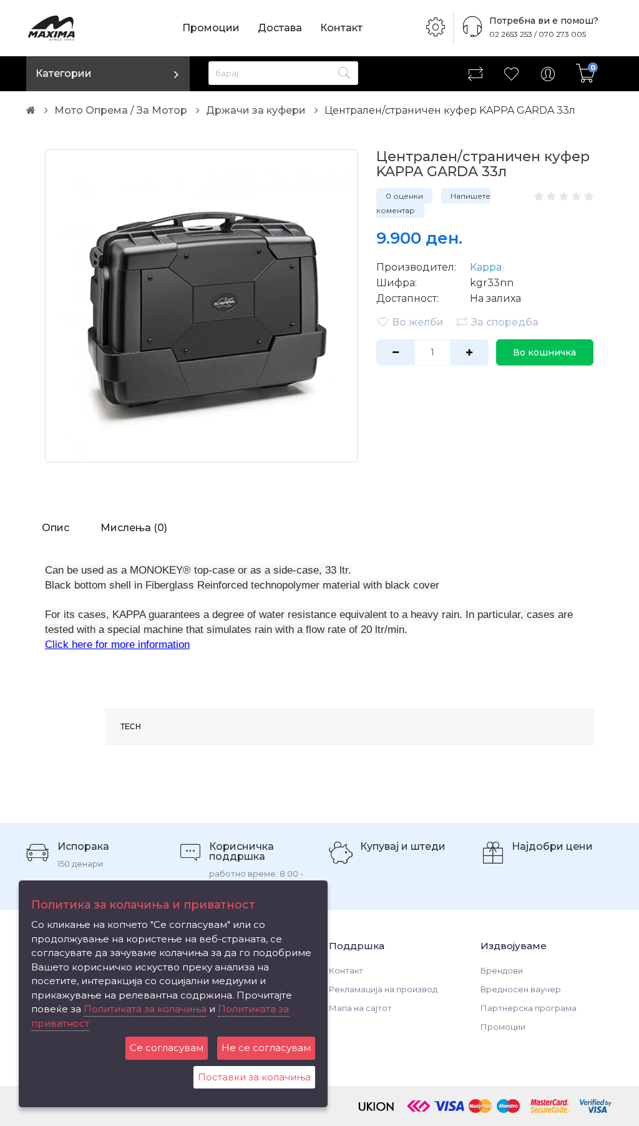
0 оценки (404, 196)
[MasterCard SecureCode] (549, 1105)
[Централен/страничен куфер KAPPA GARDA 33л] (201, 305)
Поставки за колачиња (254, 1077)
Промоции (211, 28)
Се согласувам (166, 1048)
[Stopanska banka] (419, 1105)
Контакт (341, 28)
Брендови (501, 970)
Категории (64, 73)
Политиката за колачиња (145, 1009)
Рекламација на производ (383, 989)
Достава (280, 28)
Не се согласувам (266, 1048)
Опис (55, 528)
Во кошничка (544, 352)
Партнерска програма (528, 1008)
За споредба (505, 322)
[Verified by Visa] (595, 1105)
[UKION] (377, 1105)
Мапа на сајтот (360, 1008)
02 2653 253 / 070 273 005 (537, 34)
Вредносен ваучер (520, 989)
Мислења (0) (133, 528)
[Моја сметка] (548, 73)
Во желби (418, 322)
